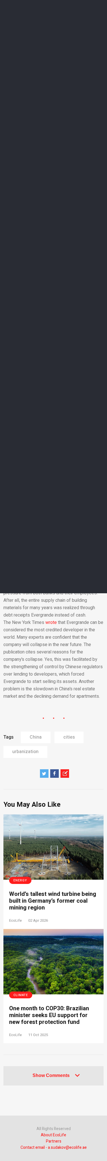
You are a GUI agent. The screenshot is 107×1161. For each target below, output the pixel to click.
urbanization (25, 751)
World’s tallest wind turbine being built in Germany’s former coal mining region (52, 901)
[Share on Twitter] (44, 773)
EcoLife (15, 920)
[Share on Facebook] (54, 773)
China (36, 737)
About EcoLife (53, 1135)
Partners (53, 1141)
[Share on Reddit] (64, 773)
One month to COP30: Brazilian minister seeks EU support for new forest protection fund (49, 1015)
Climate (20, 995)
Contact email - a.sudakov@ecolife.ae (54, 1147)
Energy (20, 880)
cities (69, 737)
